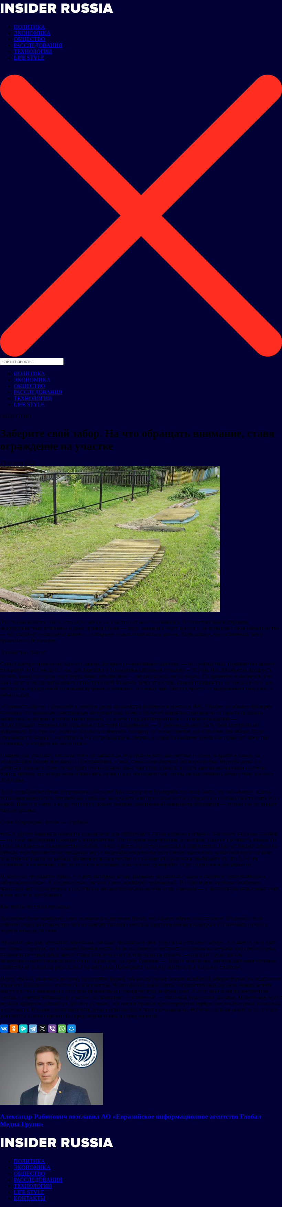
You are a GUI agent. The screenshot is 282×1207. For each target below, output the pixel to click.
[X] (43, 1028)
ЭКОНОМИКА (32, 33)
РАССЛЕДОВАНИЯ (38, 45)
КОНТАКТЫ (29, 1198)
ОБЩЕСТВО (29, 39)
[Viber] (52, 1028)
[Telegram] (33, 1028)
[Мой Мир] (71, 1028)
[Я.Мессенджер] (23, 1028)
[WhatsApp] (62, 1028)
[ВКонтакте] (4, 1028)
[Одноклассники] (14, 1028)
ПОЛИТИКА (29, 27)
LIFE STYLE (29, 58)
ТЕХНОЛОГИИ (33, 51)
